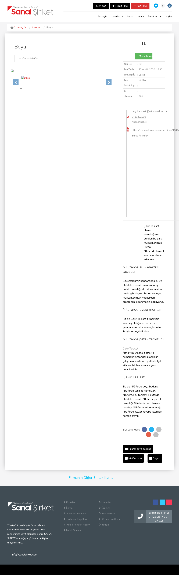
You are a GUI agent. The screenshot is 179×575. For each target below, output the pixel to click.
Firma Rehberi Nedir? (78, 524)
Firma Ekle (121, 6)
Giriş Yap (100, 6)
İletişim (168, 16)
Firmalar (70, 502)
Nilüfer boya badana (139, 449)
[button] (21, 88)
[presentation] (16, 82)
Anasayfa (102, 16)
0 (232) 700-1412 (159, 519)
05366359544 (139, 122)
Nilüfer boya (135, 458)
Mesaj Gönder (145, 56)
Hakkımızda (108, 513)
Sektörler (153, 16)
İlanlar (130, 16)
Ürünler (141, 16)
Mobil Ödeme (73, 530)
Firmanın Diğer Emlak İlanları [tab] (92, 477)
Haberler (115, 16)
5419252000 (139, 117)
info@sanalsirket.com (24, 555)
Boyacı (156, 458)
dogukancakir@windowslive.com (150, 111)
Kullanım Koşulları (76, 519)
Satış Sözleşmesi (76, 513)
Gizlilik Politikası (111, 519)
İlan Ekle (141, 6)
